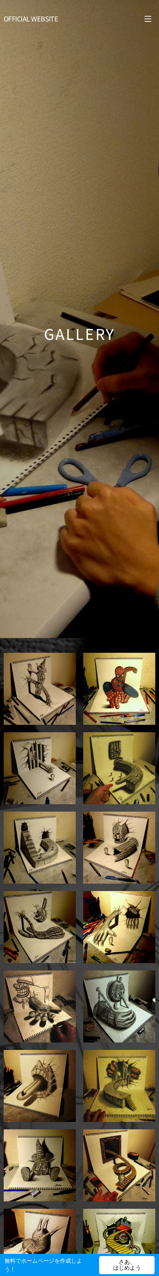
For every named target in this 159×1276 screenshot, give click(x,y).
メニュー (148, 18)
